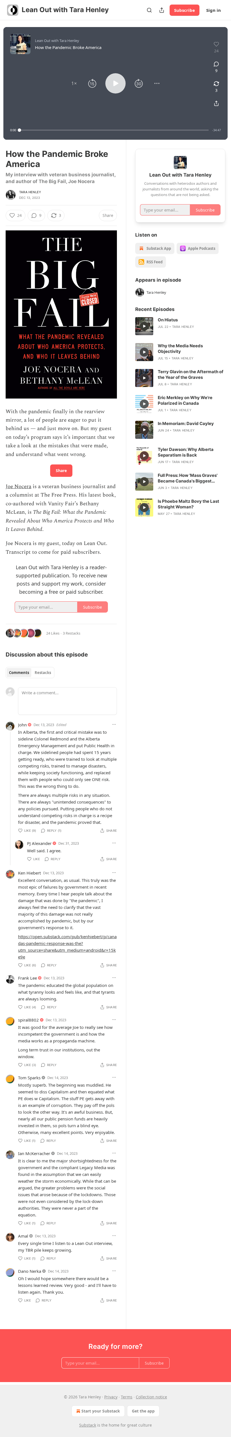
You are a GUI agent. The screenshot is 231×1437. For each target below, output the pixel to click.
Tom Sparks (29, 1077)
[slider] (114, 130)
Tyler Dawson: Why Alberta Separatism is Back (186, 452)
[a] (144, 326)
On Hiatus (168, 319)
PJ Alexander (39, 843)
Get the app (143, 1411)
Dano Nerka (29, 1271)
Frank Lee (27, 978)
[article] (180, 326)
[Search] (149, 10)
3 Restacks (71, 633)
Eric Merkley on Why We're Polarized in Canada (185, 400)
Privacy (110, 1397)
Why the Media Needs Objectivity (180, 348)
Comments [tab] (19, 672)
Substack (87, 1425)
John (22, 725)
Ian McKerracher (34, 1153)
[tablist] (30, 672)
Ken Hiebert (29, 873)
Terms (126, 1397)
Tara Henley (30, 192)
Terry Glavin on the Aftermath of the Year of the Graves (190, 374)
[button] (74, 83)
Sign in (213, 10)
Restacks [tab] (43, 672)
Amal (23, 1236)
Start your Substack (100, 1411)
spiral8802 (28, 1020)
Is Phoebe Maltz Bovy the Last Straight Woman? (188, 504)
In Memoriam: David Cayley (186, 423)
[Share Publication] (161, 10)
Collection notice (151, 1397)
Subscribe (184, 10)
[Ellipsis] (114, 724)
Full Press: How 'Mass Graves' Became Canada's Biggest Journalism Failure (187, 478)
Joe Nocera (18, 486)
